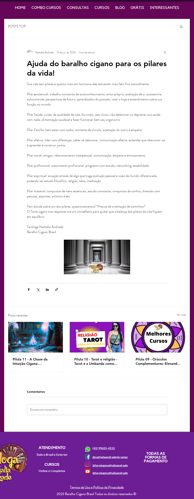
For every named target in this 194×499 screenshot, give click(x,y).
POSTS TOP (17, 26)
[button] (181, 26)
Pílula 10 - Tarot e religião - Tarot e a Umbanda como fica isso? (95, 361)
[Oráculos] (158, 337)
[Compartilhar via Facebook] (29, 289)
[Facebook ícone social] (87, 456)
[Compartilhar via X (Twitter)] (38, 289)
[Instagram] (87, 464)
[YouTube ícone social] (87, 471)
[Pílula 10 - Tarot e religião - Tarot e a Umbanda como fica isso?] (97, 337)
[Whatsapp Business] (87, 449)
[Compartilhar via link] (56, 289)
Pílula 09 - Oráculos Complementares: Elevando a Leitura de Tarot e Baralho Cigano (158, 361)
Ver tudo (181, 315)
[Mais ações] (165, 52)
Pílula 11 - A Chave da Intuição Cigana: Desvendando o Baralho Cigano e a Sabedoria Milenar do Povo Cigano (32, 361)
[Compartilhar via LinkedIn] (47, 289)
